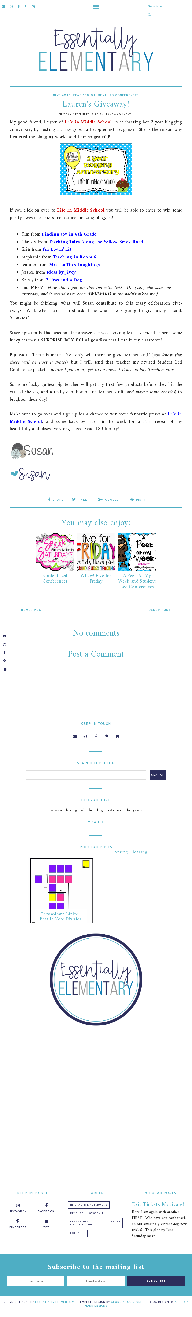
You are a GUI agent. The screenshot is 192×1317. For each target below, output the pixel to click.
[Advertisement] (96, 1066)
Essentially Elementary (55, 1302)
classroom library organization (95, 1223)
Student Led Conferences (115, 95)
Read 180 (81, 95)
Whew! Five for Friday (96, 579)
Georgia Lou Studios (128, 1302)
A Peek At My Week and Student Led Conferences (137, 581)
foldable (77, 1233)
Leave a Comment (117, 114)
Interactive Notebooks (89, 1204)
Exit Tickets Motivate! (158, 1204)
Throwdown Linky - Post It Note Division (61, 916)
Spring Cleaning (131, 852)
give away (62, 95)
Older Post (159, 610)
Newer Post (32, 610)
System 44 (97, 1213)
